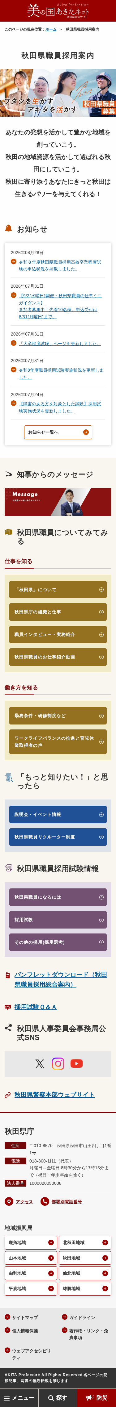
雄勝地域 (71, 1288)
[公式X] (39, 1067)
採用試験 (24, 919)
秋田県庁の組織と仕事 (38, 611)
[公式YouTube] (77, 1067)
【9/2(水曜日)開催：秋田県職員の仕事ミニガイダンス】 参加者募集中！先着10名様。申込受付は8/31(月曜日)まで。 (60, 306)
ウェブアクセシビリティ (31, 1354)
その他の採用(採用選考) (40, 942)
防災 (102, 1398)
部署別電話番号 (67, 1201)
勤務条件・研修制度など (40, 715)
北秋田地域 (73, 1242)
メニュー (23, 1398)
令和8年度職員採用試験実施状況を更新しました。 (61, 374)
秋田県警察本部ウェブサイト (55, 1094)
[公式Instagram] (58, 1064)
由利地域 (17, 1273)
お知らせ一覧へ (43, 432)
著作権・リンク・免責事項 (88, 1334)
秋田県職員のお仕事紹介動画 (45, 656)
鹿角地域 (17, 1242)
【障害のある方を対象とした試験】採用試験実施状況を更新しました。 (60, 407)
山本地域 (17, 1257)
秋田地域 (71, 1257)
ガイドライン (82, 1317)
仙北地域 (71, 1273)
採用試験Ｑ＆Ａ (36, 1007)
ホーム (51, 29)
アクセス (24, 1201)
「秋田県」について (36, 589)
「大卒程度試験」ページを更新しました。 (60, 343)
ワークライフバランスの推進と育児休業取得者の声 (54, 742)
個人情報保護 (25, 1330)
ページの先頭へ (105, 1379)
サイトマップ (25, 1317)
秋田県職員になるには (38, 897)
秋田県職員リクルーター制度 (45, 836)
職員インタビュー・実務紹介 (45, 634)
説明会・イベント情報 (38, 814)
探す (61, 1398)
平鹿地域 (17, 1288)
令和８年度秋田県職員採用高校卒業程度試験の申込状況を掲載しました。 (60, 266)
